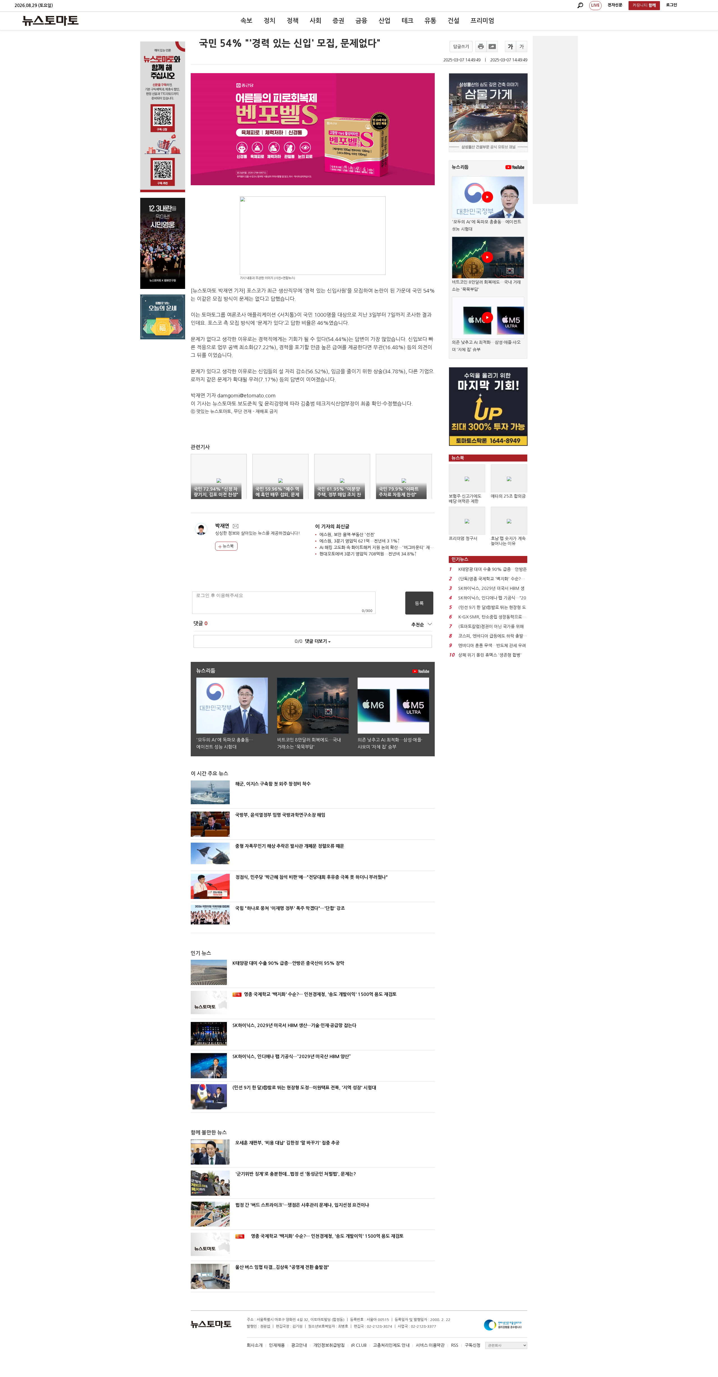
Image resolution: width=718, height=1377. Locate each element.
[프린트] (481, 46)
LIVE (595, 5)
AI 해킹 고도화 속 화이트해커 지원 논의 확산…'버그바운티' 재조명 (378, 547)
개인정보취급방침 (329, 1345)
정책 (292, 21)
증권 (338, 21)
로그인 (671, 5)
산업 (384, 21)
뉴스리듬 (460, 167)
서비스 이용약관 (430, 1345)
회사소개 (255, 1345)
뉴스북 (228, 546)
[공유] (492, 46)
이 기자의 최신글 (332, 526)
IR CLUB (359, 1345)
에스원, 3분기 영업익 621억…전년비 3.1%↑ (359, 541)
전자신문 (615, 5)
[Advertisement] (555, 120)
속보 (246, 21)
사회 (315, 21)
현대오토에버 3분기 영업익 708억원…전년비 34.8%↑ (367, 554)
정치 (269, 21)
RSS (454, 1345)
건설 (453, 21)
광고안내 (299, 1345)
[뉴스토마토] (50, 21)
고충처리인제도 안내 (391, 1345)
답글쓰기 (461, 47)
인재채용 (277, 1345)
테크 (407, 21)
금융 (361, 21)
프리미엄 (482, 21)
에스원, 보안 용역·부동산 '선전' (347, 534)
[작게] (521, 46)
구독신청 (472, 1345)
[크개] (510, 46)
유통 (430, 21)
